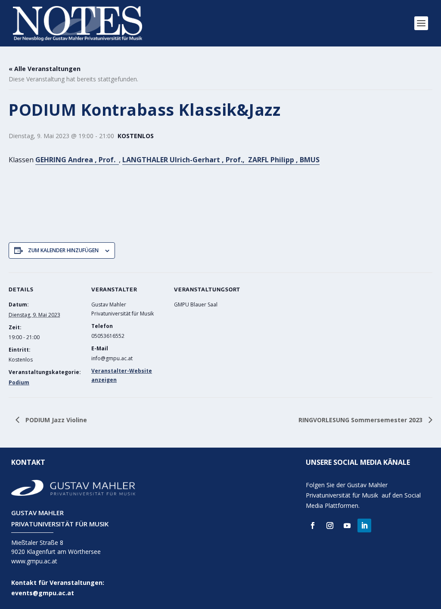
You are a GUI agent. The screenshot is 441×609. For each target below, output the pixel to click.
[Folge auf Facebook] (313, 525)
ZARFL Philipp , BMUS (284, 159)
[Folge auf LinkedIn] (364, 525)
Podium (19, 382)
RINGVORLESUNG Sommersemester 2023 (361, 420)
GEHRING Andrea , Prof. (77, 159)
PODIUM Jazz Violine (55, 420)
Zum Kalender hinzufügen (63, 250)
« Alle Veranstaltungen (45, 69)
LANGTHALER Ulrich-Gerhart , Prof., (185, 159)
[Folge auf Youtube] (347, 525)
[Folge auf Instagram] (330, 525)
